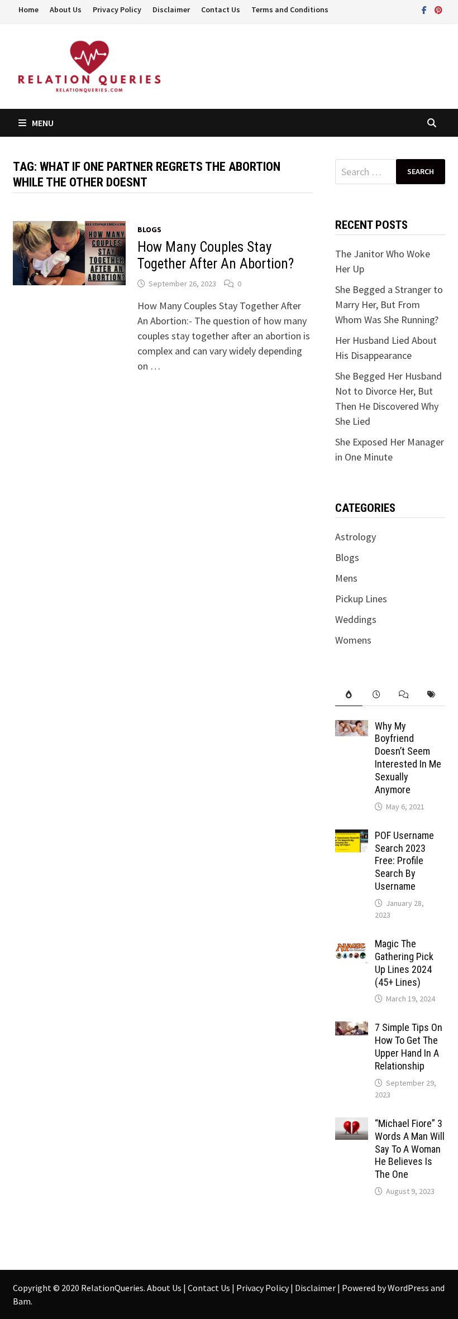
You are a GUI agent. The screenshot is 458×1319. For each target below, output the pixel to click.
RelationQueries (112, 1287)
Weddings (355, 619)
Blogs (149, 229)
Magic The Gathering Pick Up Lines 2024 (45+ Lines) (404, 963)
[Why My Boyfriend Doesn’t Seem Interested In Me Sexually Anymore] (351, 727)
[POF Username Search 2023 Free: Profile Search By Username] (351, 837)
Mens (346, 578)
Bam (22, 1301)
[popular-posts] (348, 695)
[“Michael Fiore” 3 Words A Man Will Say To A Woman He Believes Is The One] (351, 1125)
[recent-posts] (376, 695)
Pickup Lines (361, 598)
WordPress (408, 1287)
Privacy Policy (117, 9)
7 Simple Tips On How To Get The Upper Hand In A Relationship (408, 1046)
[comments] (403, 695)
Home (28, 9)
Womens (353, 640)
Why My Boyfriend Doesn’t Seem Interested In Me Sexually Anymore (408, 757)
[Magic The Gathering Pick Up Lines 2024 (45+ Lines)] (351, 945)
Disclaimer (171, 9)
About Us (66, 9)
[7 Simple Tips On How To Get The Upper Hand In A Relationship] (351, 1029)
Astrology (355, 536)
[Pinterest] (438, 9)
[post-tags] (431, 695)
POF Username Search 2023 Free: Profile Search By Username (404, 860)
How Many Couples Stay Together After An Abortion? (215, 255)
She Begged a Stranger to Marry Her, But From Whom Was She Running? (389, 304)
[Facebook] (425, 9)
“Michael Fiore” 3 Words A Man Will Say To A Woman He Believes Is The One (410, 1148)
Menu (43, 122)
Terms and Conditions (289, 9)
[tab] (348, 695)
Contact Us (220, 9)
